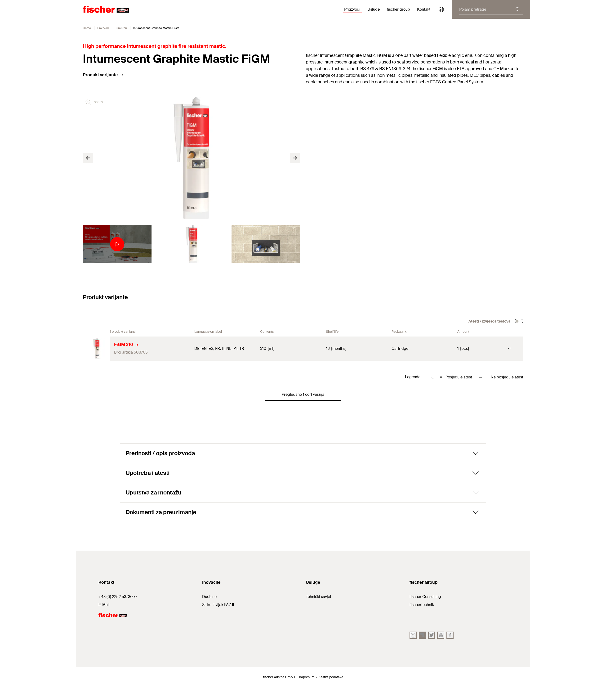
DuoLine (209, 596)
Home (87, 28)
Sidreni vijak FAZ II (218, 604)
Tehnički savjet (318, 596)
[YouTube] (440, 635)
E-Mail (104, 604)
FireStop (121, 28)
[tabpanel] (117, 244)
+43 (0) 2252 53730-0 (117, 596)
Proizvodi (103, 28)
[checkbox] (519, 321)
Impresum (307, 677)
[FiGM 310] (96, 348)
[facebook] (450, 635)
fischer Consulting (425, 596)
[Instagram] (413, 635)
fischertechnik (422, 604)
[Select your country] (441, 9)
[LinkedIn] (422, 635)
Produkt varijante (100, 75)
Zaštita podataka (330, 677)
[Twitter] (431, 635)
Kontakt (423, 9)
